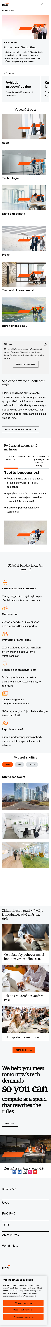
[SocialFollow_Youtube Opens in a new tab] (35, 1172)
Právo (6, 254)
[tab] (11, 457)
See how (9, 1123)
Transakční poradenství (18, 290)
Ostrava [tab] (32, 765)
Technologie (10, 178)
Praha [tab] (7, 765)
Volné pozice (22, 1050)
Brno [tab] (19, 765)
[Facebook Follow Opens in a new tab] (14, 1172)
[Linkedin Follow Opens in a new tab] (19, 1172)
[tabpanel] (25, 508)
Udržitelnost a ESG (14, 325)
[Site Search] (42, 4)
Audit (5, 142)
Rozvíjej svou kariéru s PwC (19, 429)
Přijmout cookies (23, 1303)
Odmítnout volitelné (23, 1310)
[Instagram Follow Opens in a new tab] (30, 1172)
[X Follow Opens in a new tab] (25, 1172)
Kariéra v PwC (8, 10)
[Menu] (47, 4)
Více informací (30, 1296)
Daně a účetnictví (14, 213)
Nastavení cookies (23, 1317)
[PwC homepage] (5, 4)
